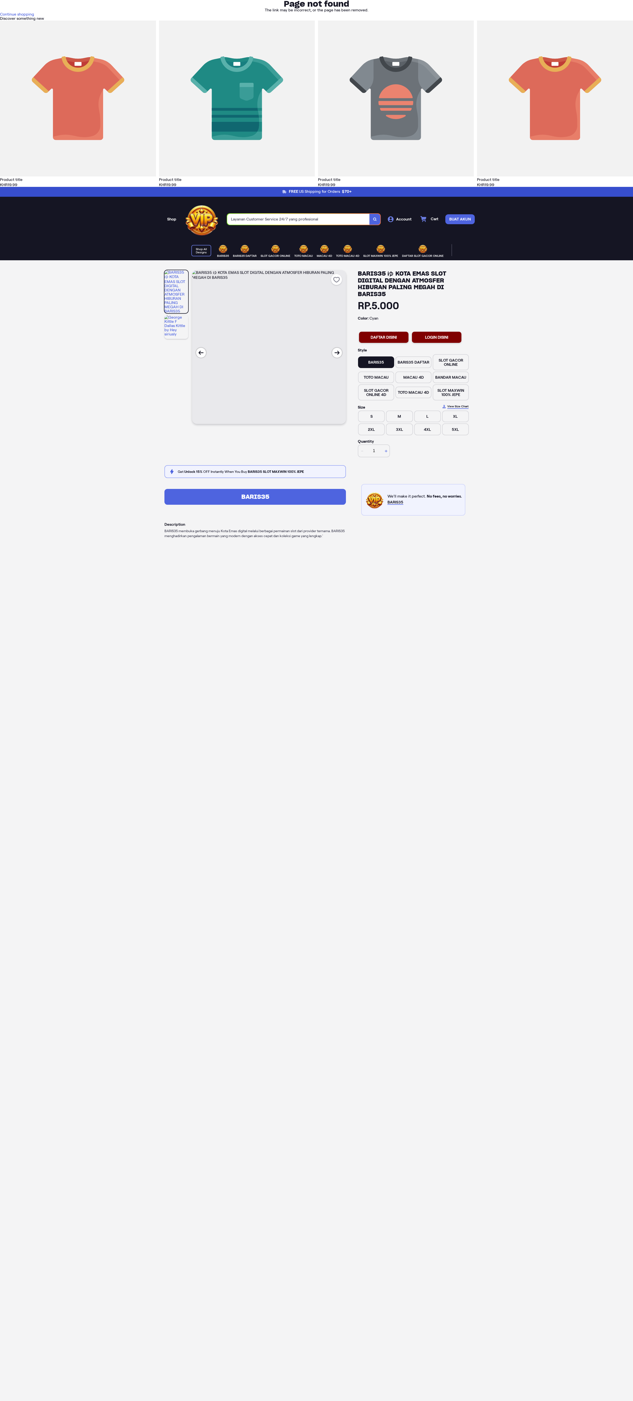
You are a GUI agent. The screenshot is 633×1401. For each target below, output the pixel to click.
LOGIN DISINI (436, 337)
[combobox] (298, 219)
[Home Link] (201, 219)
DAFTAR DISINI (384, 337)
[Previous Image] (201, 353)
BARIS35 (255, 497)
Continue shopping (17, 14)
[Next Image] (337, 353)
